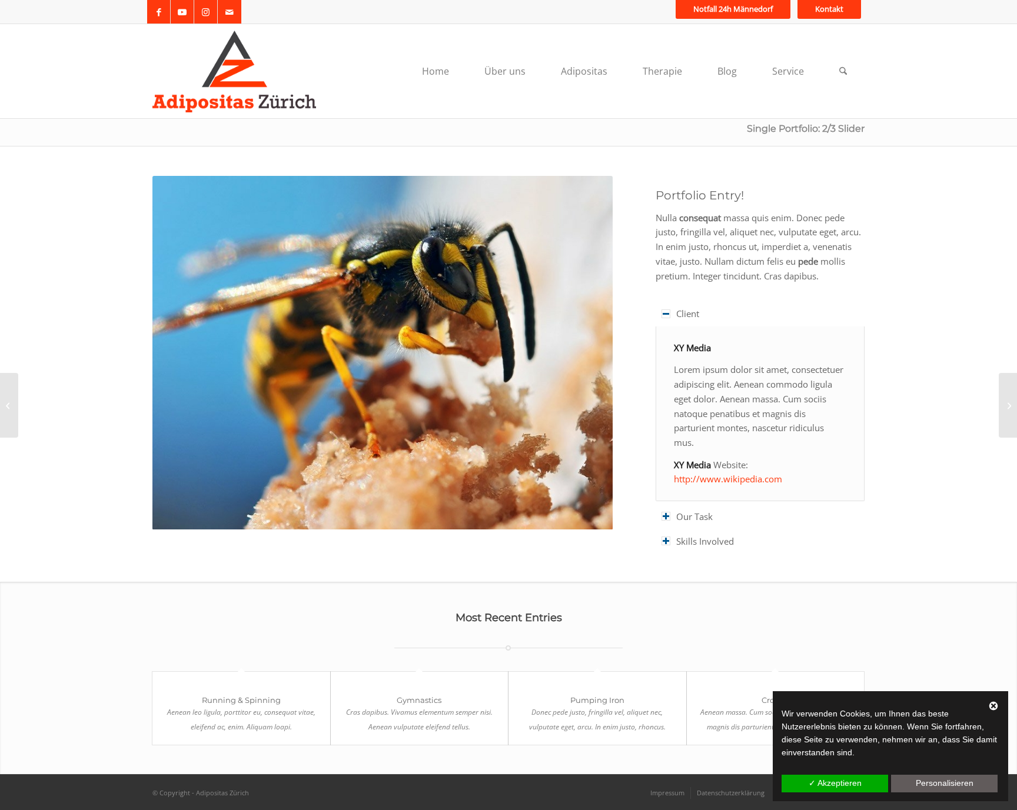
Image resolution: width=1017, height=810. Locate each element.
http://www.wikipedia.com (728, 479)
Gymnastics (419, 700)
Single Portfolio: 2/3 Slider (806, 128)
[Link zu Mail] (229, 12)
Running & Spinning (241, 700)
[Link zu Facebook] (158, 12)
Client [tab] (687, 313)
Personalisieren (944, 783)
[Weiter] (586, 352)
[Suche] (843, 71)
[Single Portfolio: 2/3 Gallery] (9, 405)
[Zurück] (179, 352)
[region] (760, 413)
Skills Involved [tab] (705, 541)
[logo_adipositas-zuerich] (234, 71)
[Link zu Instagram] (205, 12)
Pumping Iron (597, 700)
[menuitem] (733, 9)
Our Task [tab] (694, 516)
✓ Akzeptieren (835, 783)
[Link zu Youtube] (182, 12)
